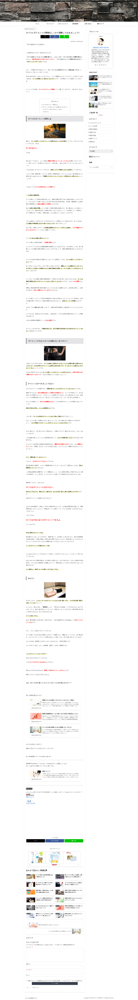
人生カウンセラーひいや (101, 47)
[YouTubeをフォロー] (100, 65)
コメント (29, 947)
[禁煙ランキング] (30, 794)
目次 (52, 101)
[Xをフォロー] (97, 65)
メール (29, 969)
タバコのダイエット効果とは (50, 104)
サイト (28, 975)
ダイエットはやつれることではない (53, 109)
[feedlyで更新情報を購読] (104, 65)
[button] (111, 167)
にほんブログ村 (30, 803)
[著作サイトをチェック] (95, 65)
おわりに (46, 111)
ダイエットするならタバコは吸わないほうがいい (55, 107)
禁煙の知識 (30, 788)
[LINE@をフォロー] (102, 65)
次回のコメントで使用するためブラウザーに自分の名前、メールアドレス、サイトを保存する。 (55, 981)
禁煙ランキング (30, 796)
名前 (28, 964)
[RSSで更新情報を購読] (106, 65)
